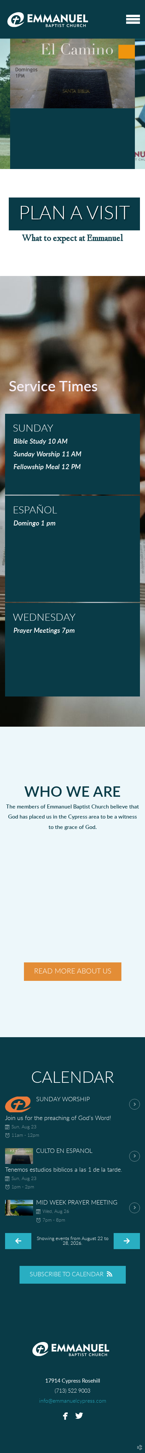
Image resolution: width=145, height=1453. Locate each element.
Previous (5, 104)
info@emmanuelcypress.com (72, 1401)
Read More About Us (72, 971)
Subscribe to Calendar (67, 1275)
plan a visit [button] (74, 213)
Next (140, 104)
